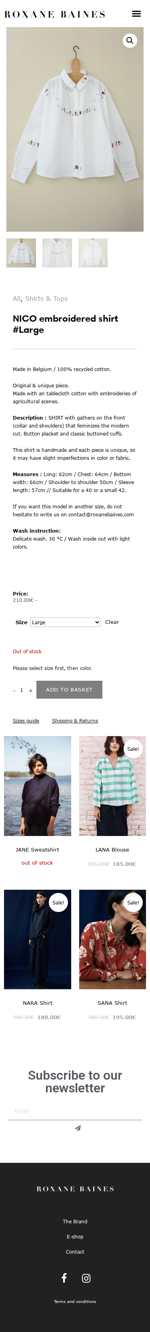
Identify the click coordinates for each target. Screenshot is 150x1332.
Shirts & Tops (46, 299)
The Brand (75, 1221)
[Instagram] (86, 1279)
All (16, 299)
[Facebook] (64, 1279)
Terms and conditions (75, 1301)
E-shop (75, 1236)
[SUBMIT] (75, 1128)
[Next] (66, 789)
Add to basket (69, 689)
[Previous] (9, 789)
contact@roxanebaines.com (101, 514)
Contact (75, 1251)
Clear (112, 622)
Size (22, 622)
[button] (136, 13)
